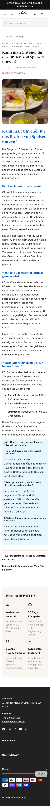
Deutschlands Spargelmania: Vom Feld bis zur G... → (23, 568)
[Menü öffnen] (5, 14)
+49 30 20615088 (11, 718)
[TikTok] (14, 729)
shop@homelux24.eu (13, 721)
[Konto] (11, 14)
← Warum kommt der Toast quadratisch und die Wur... (24, 557)
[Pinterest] (26, 729)
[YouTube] (20, 729)
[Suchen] (35, 14)
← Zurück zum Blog (12, 36)
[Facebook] (3, 729)
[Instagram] (9, 729)
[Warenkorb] (42, 14)
